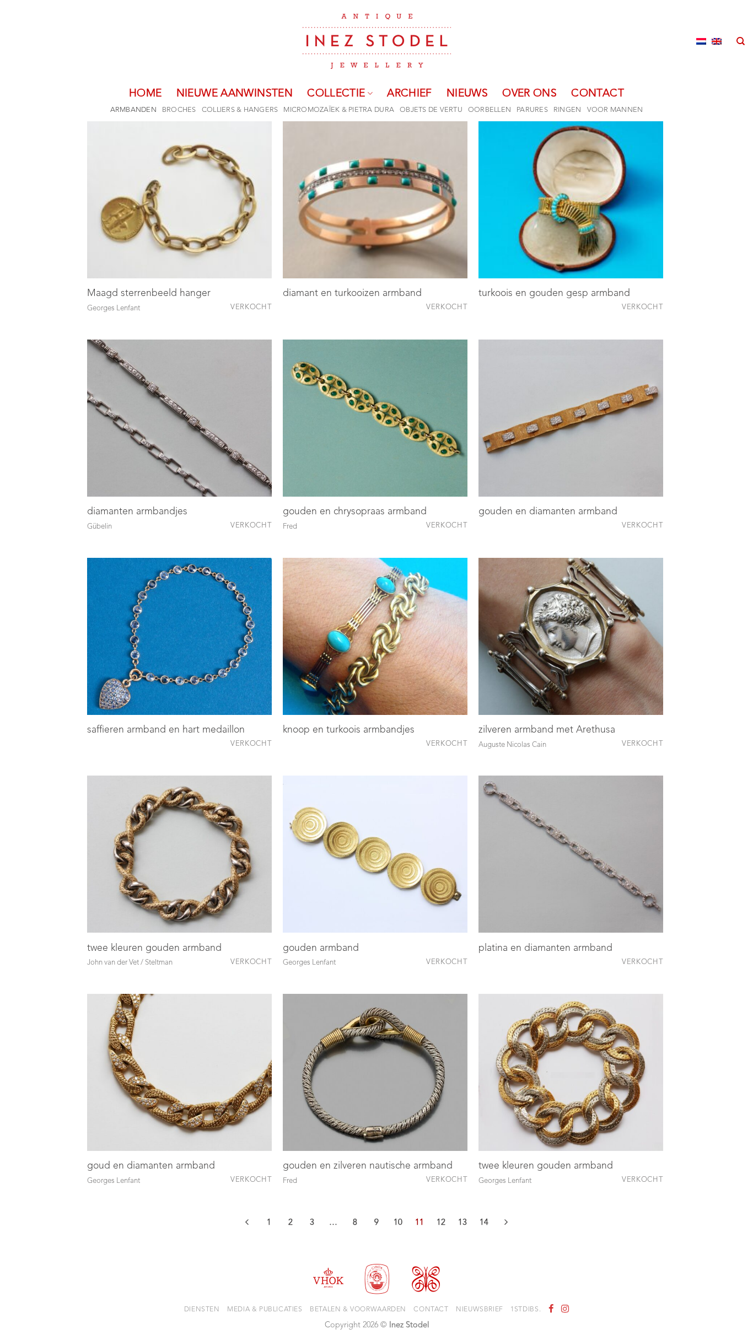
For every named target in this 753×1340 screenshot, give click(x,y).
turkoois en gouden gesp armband (554, 293)
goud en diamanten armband (151, 1166)
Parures (532, 110)
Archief (409, 93)
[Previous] (247, 1224)
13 (462, 1223)
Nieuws (467, 93)
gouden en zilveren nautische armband (368, 1166)
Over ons (529, 93)
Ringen (567, 110)
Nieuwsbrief (479, 1309)
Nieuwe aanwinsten (234, 93)
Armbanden (133, 110)
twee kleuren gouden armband (154, 948)
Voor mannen (615, 110)
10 (398, 1223)
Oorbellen (489, 110)
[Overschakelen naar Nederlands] (701, 41)
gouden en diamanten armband (547, 511)
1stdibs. (525, 1309)
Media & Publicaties (265, 1309)
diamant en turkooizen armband (352, 293)
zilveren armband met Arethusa (546, 730)
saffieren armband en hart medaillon (166, 730)
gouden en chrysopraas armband (355, 511)
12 (441, 1223)
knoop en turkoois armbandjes (349, 730)
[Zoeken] (740, 41)
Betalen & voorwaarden (358, 1309)
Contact (597, 93)
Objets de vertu (431, 110)
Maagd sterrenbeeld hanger (149, 293)
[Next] (506, 1224)
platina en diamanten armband (545, 948)
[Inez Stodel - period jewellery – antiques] (377, 41)
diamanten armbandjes (137, 511)
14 (484, 1223)
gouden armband (321, 948)
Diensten (202, 1309)
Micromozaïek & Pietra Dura (338, 110)
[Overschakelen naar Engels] (716, 41)
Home (145, 93)
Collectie (336, 93)
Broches (179, 110)
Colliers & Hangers (240, 110)
